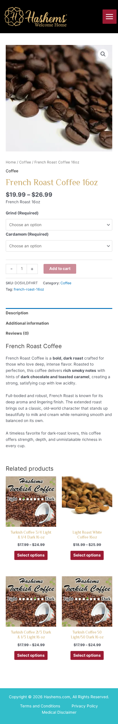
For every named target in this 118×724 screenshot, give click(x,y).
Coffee (25, 162)
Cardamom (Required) (27, 234)
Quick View (31, 521)
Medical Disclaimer (59, 712)
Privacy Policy (85, 706)
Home (11, 162)
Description (17, 313)
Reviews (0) (17, 333)
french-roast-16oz (29, 289)
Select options (31, 555)
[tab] (59, 313)
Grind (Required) (22, 213)
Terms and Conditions (40, 706)
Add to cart (59, 268)
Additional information (27, 323)
